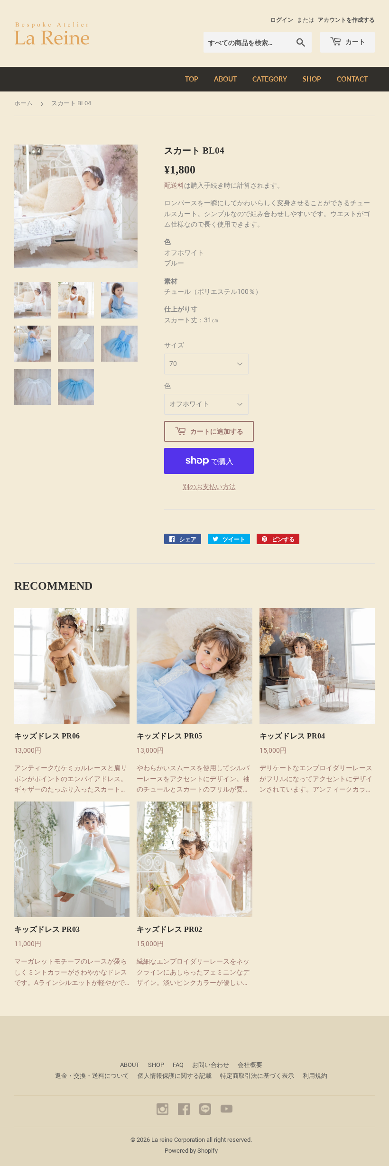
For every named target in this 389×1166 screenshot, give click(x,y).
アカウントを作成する (346, 20)
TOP (191, 79)
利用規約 (315, 1075)
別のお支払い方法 (209, 487)
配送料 (174, 185)
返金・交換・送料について (92, 1075)
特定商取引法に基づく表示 (257, 1075)
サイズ (174, 345)
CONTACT (352, 79)
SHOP (312, 79)
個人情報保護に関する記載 (175, 1075)
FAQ (178, 1064)
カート (354, 41)
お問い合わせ (210, 1064)
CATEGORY (269, 79)
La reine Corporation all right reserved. (201, 1139)
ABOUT (225, 79)
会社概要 (250, 1064)
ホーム (23, 103)
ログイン (281, 20)
